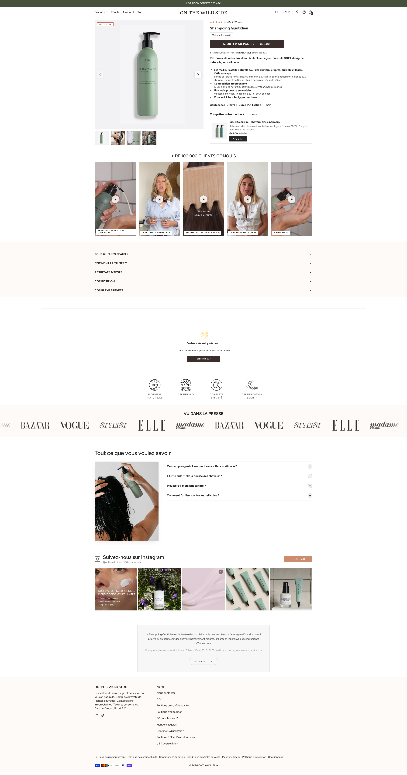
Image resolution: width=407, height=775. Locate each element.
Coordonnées (275, 756)
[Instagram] (96, 715)
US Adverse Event (167, 743)
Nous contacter (166, 692)
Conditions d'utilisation (170, 731)
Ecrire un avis (203, 358)
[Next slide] (198, 74)
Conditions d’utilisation (172, 756)
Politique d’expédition (254, 756)
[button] (310, 12)
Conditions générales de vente (203, 756)
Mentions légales (167, 724)
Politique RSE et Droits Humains (176, 737)
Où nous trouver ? (167, 718)
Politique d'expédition (169, 711)
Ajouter (238, 139)
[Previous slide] (100, 74)
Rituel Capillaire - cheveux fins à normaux (254, 121)
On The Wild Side (208, 765)
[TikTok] (103, 715)
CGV (159, 699)
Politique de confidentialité (173, 705)
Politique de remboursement (110, 756)
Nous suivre (298, 558)
